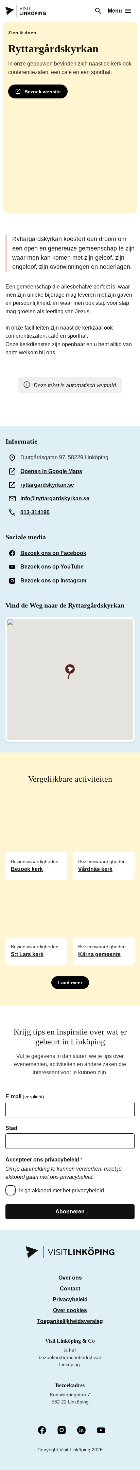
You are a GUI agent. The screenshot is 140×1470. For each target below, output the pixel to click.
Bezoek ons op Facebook (53, 553)
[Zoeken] (98, 11)
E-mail (24, 1096)
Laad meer (70, 982)
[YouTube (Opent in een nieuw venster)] (101, 1430)
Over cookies (70, 1310)
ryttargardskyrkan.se (47, 485)
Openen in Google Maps (51, 471)
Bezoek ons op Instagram (53, 580)
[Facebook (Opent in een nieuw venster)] (42, 1430)
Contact (70, 1288)
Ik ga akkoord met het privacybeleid (61, 1190)
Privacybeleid (70, 1299)
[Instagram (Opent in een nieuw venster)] (61, 1430)
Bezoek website (42, 91)
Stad (11, 1128)
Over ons (70, 1278)
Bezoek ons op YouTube (52, 567)
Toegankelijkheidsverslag (70, 1321)
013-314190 (35, 512)
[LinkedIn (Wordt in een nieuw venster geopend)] (81, 1430)
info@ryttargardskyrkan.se (54, 498)
